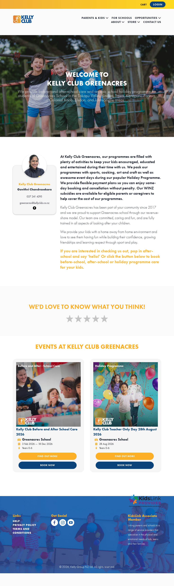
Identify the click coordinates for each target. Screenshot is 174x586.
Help (16, 521)
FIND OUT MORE (47, 456)
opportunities (146, 17)
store (132, 22)
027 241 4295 (34, 196)
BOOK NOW (47, 465)
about (116, 22)
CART (144, 4)
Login (157, 4)
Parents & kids (94, 17)
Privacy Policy (24, 525)
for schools (122, 17)
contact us (152, 22)
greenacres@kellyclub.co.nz (34, 203)
